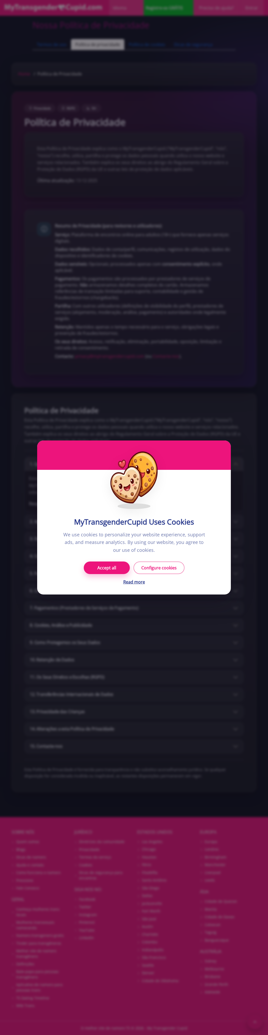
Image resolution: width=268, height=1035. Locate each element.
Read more (134, 582)
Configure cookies (159, 568)
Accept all (106, 568)
